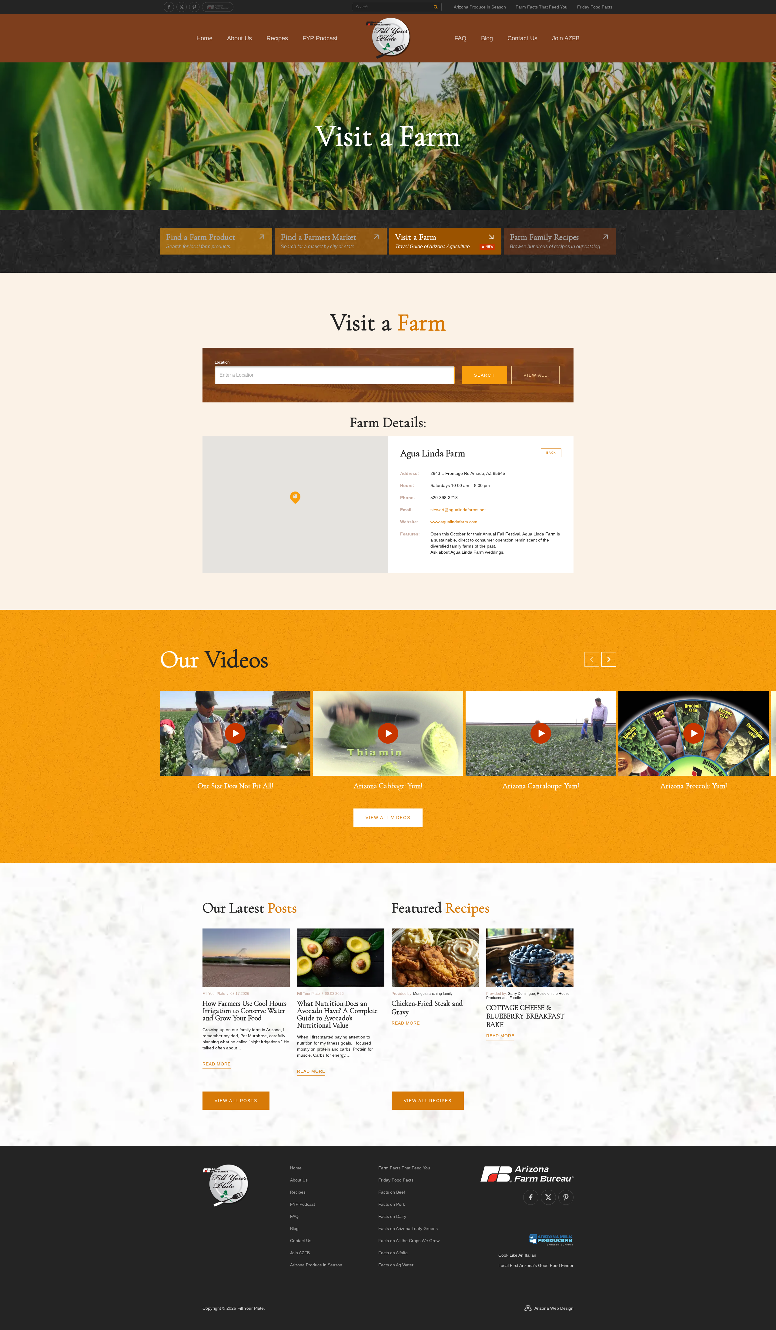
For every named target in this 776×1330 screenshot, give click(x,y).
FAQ (460, 38)
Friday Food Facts (594, 7)
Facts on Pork (391, 1204)
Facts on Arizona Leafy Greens (408, 1228)
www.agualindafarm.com (453, 521)
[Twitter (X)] (181, 7)
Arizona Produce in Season (480, 7)
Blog (487, 38)
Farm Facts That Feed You (541, 7)
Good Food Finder (556, 1265)
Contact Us (522, 38)
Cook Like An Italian (517, 1255)
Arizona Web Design (554, 1308)
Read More (216, 1064)
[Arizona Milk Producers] (551, 1239)
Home (204, 38)
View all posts (236, 1100)
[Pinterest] (194, 7)
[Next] (608, 659)
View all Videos (388, 817)
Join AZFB (566, 38)
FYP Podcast (320, 38)
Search (484, 375)
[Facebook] (169, 7)
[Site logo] (225, 1216)
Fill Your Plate (250, 1308)
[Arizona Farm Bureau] (217, 7)
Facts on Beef (391, 1192)
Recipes (277, 38)
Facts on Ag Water (395, 1264)
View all (535, 375)
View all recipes (428, 1100)
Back (551, 452)
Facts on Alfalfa (393, 1252)
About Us (239, 38)
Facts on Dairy (392, 1216)
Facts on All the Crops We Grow (409, 1240)
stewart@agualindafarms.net (458, 509)
